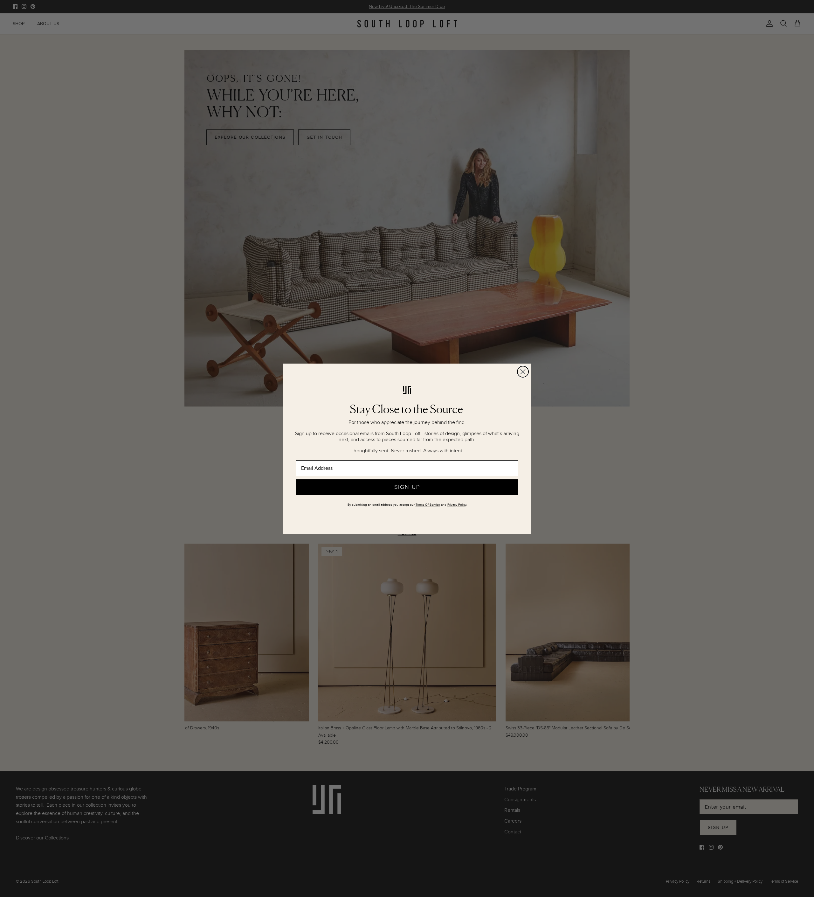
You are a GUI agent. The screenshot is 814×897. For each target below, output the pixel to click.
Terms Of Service (428, 505)
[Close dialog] (522, 371)
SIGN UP (407, 487)
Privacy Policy (456, 505)
